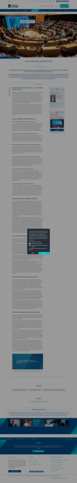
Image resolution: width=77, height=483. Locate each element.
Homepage (10, 12)
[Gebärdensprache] (53, 1)
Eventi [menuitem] (43, 10)
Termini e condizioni (26, 475)
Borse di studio (41, 1)
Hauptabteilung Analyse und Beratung (38, 401)
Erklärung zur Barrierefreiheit (38, 475)
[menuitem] (10, 10)
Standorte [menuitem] (51, 10)
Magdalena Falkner (42, 66)
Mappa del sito (56, 475)
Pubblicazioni (17, 12)
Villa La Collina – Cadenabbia (56, 468)
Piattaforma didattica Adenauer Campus (59, 460)
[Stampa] (9, 90)
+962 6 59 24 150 (55, 105)
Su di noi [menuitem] (66, 10)
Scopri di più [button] (31, 239)
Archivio (46, 1)
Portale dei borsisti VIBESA (56, 462)
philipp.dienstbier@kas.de (57, 103)
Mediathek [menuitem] (25, 10)
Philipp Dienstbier (34, 66)
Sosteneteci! (53, 470)
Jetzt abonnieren (38, 451)
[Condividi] (9, 95)
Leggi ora (57, 130)
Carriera (29, 1)
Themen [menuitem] (17, 10)
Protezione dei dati (17, 475)
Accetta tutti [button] (44, 253)
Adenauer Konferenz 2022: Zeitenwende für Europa (45, 12)
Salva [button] (33, 253)
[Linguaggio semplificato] (50, 1)
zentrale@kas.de (34, 460)
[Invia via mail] (9, 93)
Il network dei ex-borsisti (56, 464)
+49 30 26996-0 (34, 462)
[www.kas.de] (13, 6)
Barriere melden (48, 475)
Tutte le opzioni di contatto (34, 464)
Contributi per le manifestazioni (27, 12)
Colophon (10, 475)
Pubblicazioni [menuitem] (35, 10)
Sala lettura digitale (55, 466)
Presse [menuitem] (59, 10)
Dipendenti (34, 1)
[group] (14, 426)
